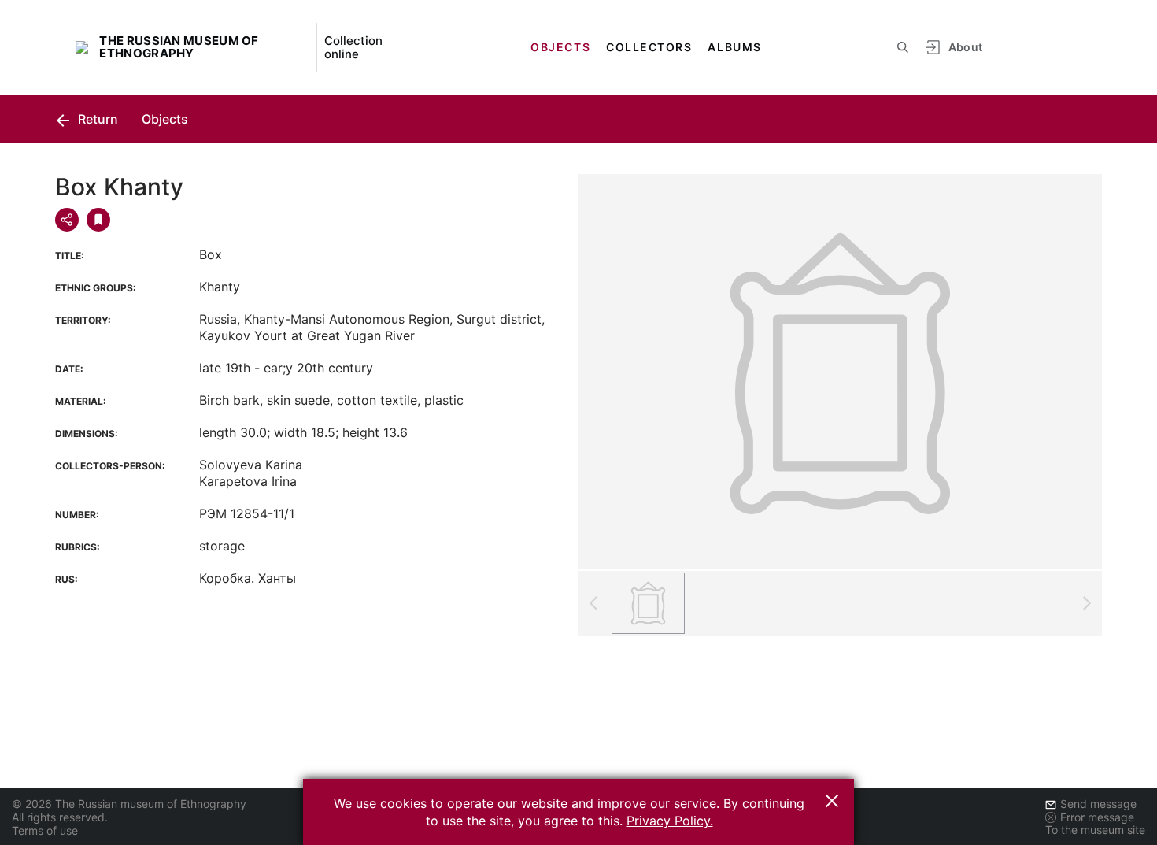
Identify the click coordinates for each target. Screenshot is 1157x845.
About (965, 47)
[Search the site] (903, 47)
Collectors (649, 47)
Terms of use (45, 830)
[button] (832, 801)
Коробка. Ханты (247, 578)
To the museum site (1095, 829)
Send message (1098, 803)
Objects (560, 47)
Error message (1097, 817)
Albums (734, 47)
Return (96, 119)
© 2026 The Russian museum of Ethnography (129, 803)
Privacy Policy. (670, 820)
